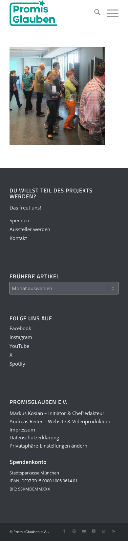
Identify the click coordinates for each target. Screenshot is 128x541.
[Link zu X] (94, 531)
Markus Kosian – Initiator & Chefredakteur (57, 413)
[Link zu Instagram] (74, 531)
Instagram (21, 337)
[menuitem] (94, 13)
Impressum (22, 429)
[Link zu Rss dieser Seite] (113, 531)
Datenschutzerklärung (34, 437)
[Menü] (109, 13)
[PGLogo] (53, 13)
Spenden (19, 220)
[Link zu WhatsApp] (104, 531)
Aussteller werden (30, 229)
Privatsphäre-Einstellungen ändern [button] (48, 445)
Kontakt (18, 238)
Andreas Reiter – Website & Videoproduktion (60, 421)
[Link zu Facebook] (64, 531)
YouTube (19, 346)
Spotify (17, 363)
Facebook (20, 328)
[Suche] (94, 13)
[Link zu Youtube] (84, 531)
